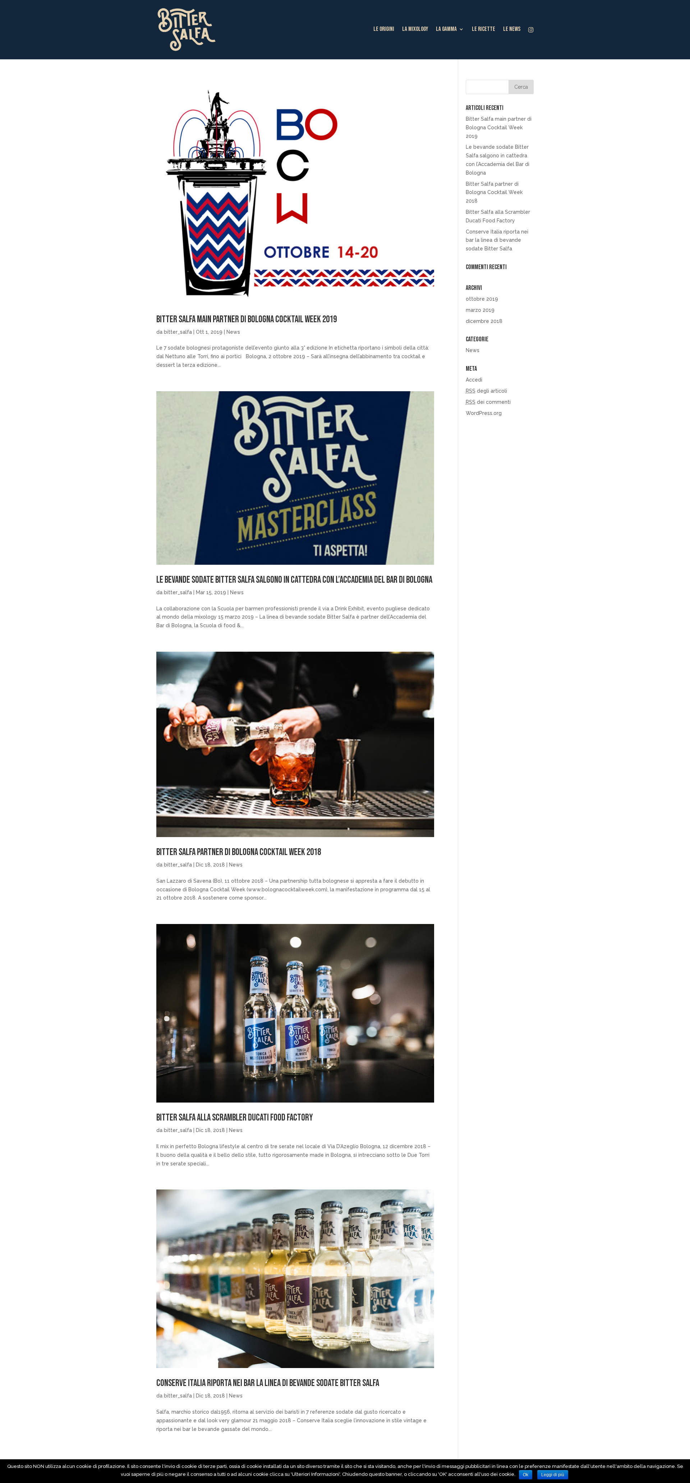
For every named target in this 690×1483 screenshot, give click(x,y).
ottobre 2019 (482, 299)
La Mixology (415, 30)
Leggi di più (552, 1474)
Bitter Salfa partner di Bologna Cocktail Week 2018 (238, 852)
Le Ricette (483, 30)
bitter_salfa (178, 332)
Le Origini (383, 30)
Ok (525, 1474)
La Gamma (446, 30)
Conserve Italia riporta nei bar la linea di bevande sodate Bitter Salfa (267, 1383)
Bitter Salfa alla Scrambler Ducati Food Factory (234, 1117)
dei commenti (488, 402)
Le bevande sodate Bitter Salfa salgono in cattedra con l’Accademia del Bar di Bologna (294, 580)
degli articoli (486, 391)
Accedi (474, 380)
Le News (511, 30)
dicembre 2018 (484, 321)
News (233, 332)
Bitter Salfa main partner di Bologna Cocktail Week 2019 (246, 319)
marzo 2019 (480, 310)
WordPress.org (484, 413)
